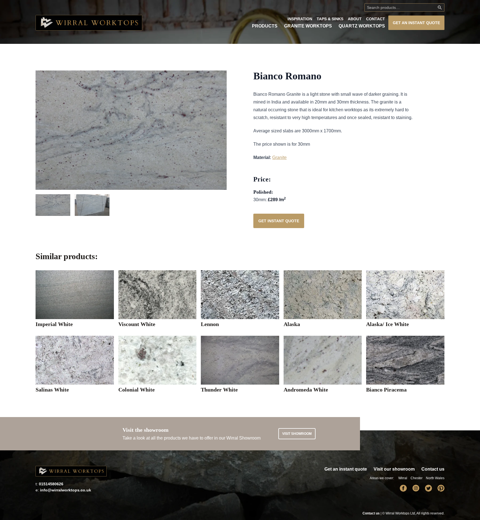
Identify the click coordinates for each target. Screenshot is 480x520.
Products (265, 26)
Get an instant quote (345, 469)
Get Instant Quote (278, 221)
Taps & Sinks (330, 19)
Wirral (402, 478)
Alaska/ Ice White (387, 324)
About (355, 19)
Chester (416, 478)
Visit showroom (297, 434)
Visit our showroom (394, 469)
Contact (375, 19)
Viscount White (136, 324)
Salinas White (52, 390)
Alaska (292, 324)
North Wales (435, 478)
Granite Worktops (308, 26)
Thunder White (219, 390)
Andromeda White (306, 390)
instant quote (416, 23)
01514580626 (51, 484)
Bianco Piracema (386, 390)
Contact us (432, 469)
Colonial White (136, 390)
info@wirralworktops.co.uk (65, 490)
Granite (279, 157)
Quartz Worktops (362, 26)
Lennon (210, 324)
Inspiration (300, 19)
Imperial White (54, 324)
